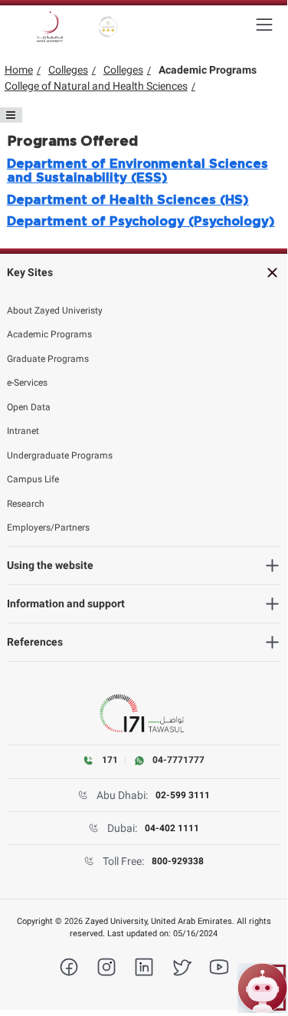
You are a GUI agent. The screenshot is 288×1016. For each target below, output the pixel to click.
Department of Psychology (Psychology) (141, 221)
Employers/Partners (48, 527)
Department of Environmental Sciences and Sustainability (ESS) (137, 171)
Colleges (68, 70)
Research (25, 503)
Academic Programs (49, 334)
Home (19, 70)
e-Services (27, 382)
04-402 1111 (172, 828)
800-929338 (178, 861)
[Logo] (50, 27)
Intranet (23, 431)
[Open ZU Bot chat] (262, 988)
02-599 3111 (182, 795)
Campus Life (33, 479)
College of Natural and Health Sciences (96, 86)
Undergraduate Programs (60, 455)
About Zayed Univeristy (55, 310)
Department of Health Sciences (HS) (128, 200)
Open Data (29, 407)
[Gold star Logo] (108, 27)
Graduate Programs (48, 358)
